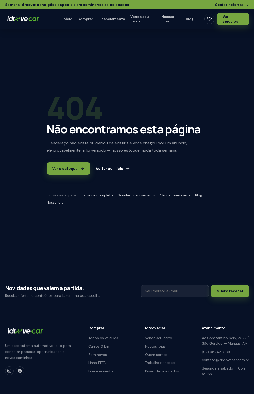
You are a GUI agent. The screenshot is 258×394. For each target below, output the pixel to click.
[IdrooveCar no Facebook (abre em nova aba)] (20, 370)
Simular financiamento (136, 195)
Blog (190, 19)
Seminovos (97, 354)
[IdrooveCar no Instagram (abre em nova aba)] (9, 370)
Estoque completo (97, 195)
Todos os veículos (103, 338)
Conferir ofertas (229, 4)
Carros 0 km (98, 346)
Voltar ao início (109, 168)
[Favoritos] (209, 19)
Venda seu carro (139, 18)
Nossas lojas (167, 18)
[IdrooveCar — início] (27, 19)
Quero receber (230, 291)
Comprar (85, 19)
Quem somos (156, 354)
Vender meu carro (175, 195)
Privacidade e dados (162, 371)
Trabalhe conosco (160, 362)
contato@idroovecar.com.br (225, 360)
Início (67, 19)
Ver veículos (230, 19)
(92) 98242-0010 (217, 352)
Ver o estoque (65, 168)
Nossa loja (55, 202)
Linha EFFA (97, 362)
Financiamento (111, 19)
